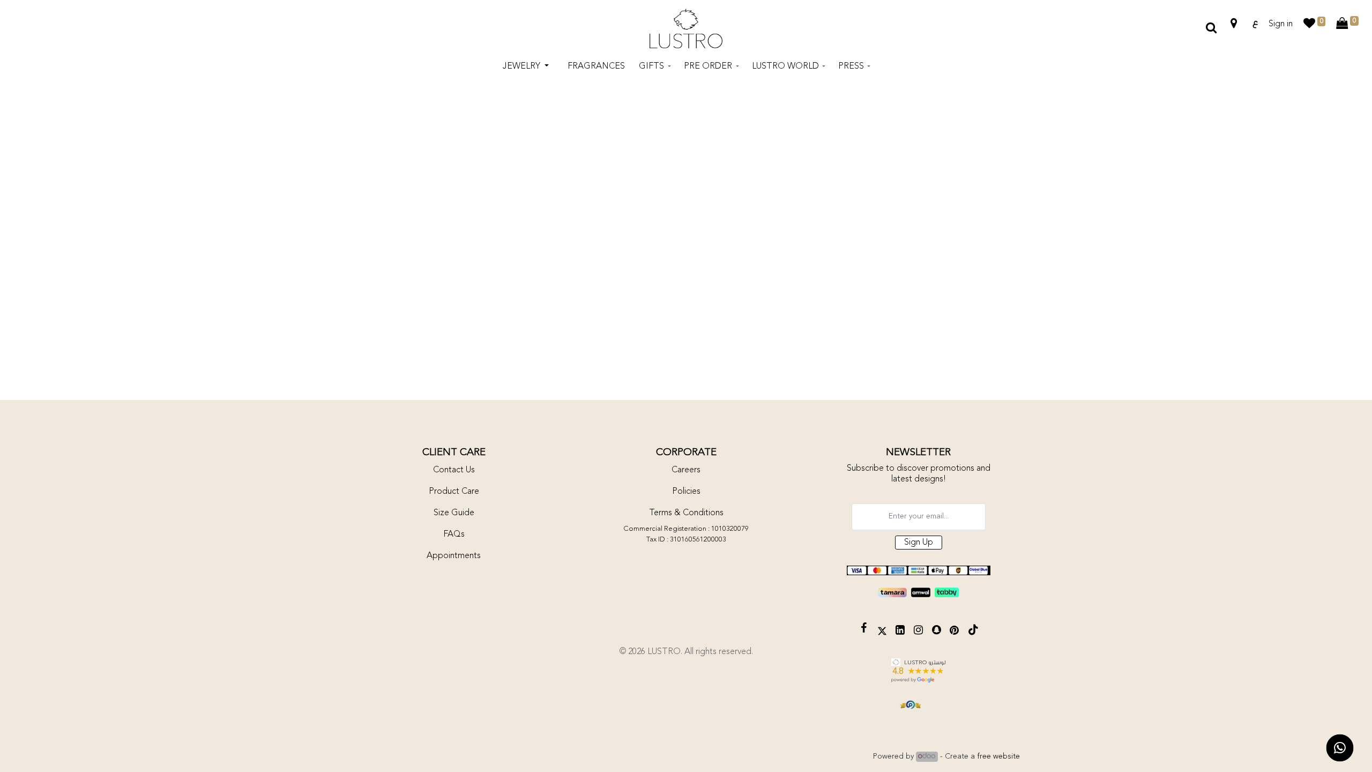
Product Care (454, 491)
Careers (686, 470)
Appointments (454, 556)
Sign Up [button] (918, 542)
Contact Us (454, 470)
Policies (686, 491)
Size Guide (454, 513)
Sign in (1281, 24)
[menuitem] (596, 66)
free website (998, 756)
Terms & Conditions (686, 513)
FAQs (454, 534)
